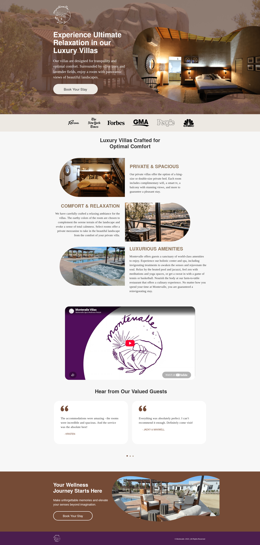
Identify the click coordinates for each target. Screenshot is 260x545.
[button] (127, 456)
